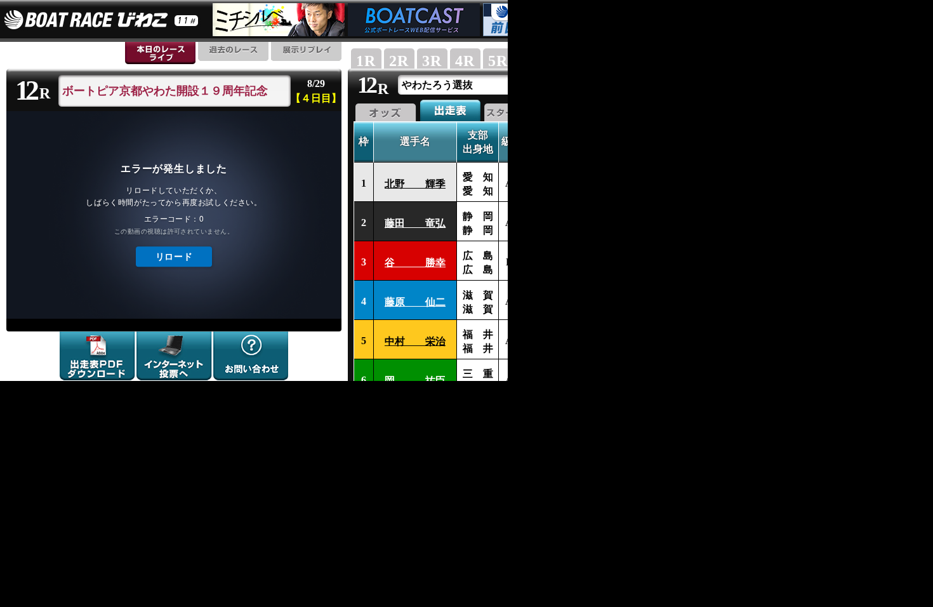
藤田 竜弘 (415, 223)
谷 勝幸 (415, 262)
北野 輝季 (415, 183)
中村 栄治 (415, 341)
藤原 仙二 (415, 302)
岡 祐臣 (415, 380)
